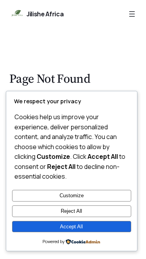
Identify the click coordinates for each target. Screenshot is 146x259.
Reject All (71, 211)
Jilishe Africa (45, 14)
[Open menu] (132, 14)
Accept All (71, 226)
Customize (72, 195)
